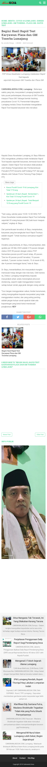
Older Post (40, 434)
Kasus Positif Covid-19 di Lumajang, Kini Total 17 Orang (22, 188)
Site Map (31, 758)
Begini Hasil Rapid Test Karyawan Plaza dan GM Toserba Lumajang (11, 353)
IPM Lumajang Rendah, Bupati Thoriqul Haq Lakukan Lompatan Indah (28, 683)
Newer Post (7, 434)
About (15, 758)
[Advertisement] (24, 14)
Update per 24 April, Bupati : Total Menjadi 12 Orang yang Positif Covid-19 (22, 201)
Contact (22, 758)
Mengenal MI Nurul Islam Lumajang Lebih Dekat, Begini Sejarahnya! (28, 736)
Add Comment (28, 43)
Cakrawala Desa (28, 764)
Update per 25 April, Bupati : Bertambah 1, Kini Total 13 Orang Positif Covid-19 (22, 195)
